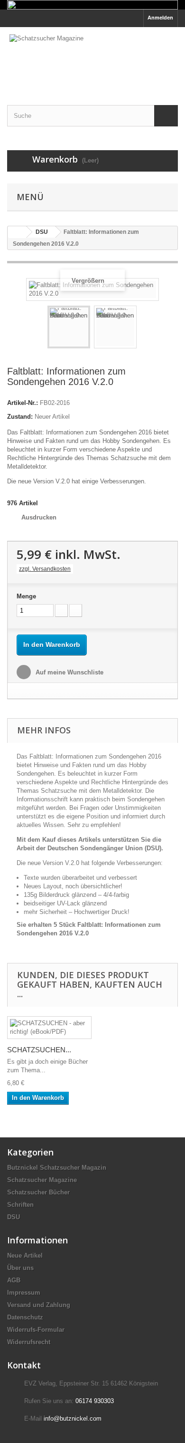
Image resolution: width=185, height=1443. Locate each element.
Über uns (20, 1267)
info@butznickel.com (73, 1418)
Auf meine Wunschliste (68, 672)
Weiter (145, 328)
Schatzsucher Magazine (42, 1179)
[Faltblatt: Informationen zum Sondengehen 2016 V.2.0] (69, 327)
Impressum (23, 1292)
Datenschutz (25, 1317)
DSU (13, 1217)
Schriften (20, 1204)
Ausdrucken (38, 517)
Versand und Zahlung (38, 1304)
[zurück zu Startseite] (17, 232)
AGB (13, 1280)
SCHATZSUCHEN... (39, 1050)
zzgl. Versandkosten (45, 569)
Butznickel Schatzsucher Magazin (56, 1167)
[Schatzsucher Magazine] (92, 57)
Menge (26, 596)
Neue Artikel (25, 1255)
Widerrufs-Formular (36, 1329)
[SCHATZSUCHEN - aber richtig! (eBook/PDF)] (49, 1027)
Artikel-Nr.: (22, 402)
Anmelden (160, 17)
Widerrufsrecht (28, 1342)
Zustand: (20, 416)
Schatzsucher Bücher (38, 1192)
